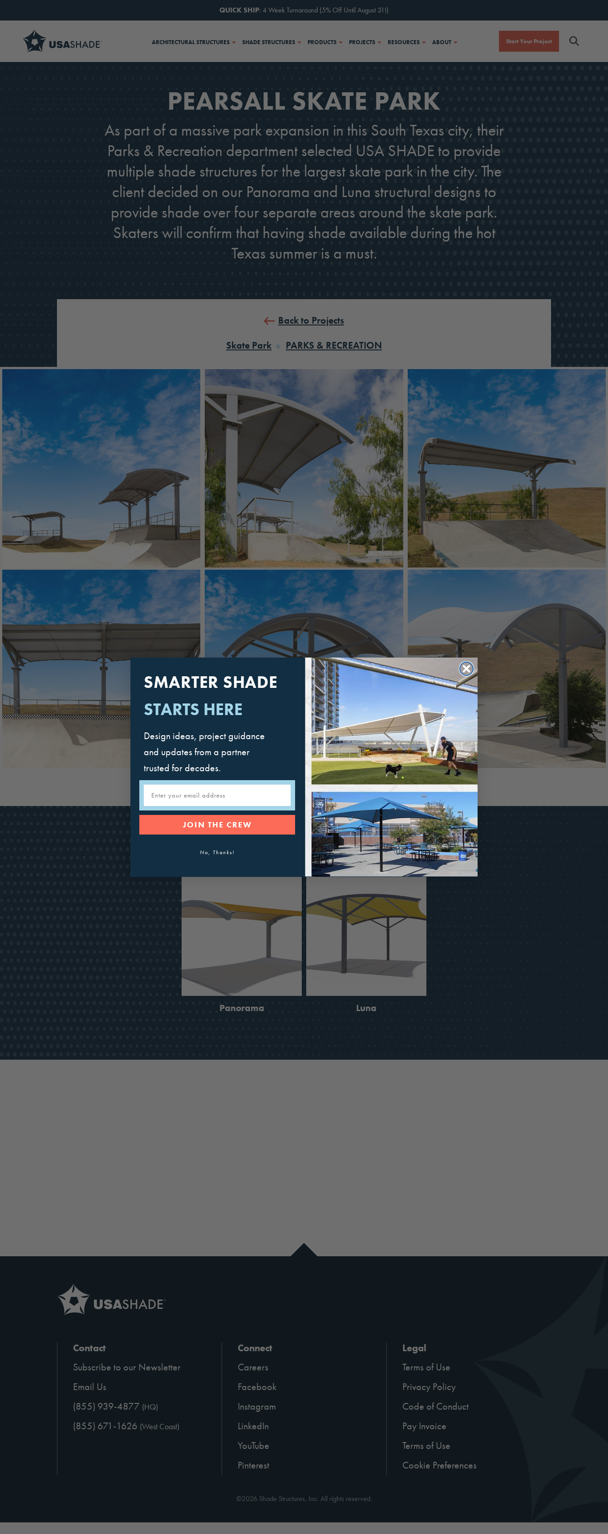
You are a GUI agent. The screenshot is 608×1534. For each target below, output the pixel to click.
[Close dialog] (466, 668)
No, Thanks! (217, 852)
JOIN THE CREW (217, 824)
